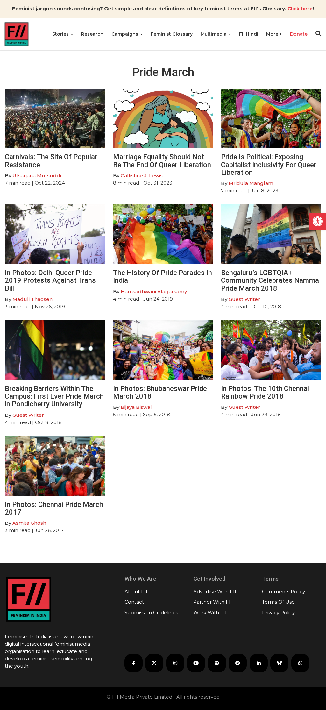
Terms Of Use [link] (278, 602)
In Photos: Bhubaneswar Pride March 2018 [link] (160, 392)
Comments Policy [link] (283, 591)
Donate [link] (299, 34)
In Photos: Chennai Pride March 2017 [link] (54, 508)
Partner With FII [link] (212, 602)
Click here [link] (300, 8)
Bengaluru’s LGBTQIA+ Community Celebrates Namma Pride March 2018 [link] (270, 280)
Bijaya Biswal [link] (136, 407)
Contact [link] (134, 602)
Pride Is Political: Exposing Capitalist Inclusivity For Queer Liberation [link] (268, 164)
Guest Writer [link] (244, 299)
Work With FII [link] (210, 612)
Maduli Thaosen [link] (32, 299)
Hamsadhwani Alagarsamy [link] (154, 291)
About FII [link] (135, 591)
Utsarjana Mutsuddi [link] (36, 176)
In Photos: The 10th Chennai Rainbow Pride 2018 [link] (265, 392)
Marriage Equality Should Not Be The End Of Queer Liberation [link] (162, 160)
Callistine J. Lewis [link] (142, 176)
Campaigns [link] (125, 34)
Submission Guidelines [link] (151, 612)
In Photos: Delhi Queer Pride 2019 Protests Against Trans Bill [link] (50, 280)
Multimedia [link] (214, 34)
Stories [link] (61, 34)
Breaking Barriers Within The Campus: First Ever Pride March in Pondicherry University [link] (54, 396)
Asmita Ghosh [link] (29, 523)
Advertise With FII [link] (214, 591)
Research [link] (92, 34)
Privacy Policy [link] (278, 612)
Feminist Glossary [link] (172, 34)
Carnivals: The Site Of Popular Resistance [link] (51, 160)
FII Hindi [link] (248, 34)
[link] (317, 221)
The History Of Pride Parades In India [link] (162, 276)
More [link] (273, 34)
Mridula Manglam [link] (251, 183)
